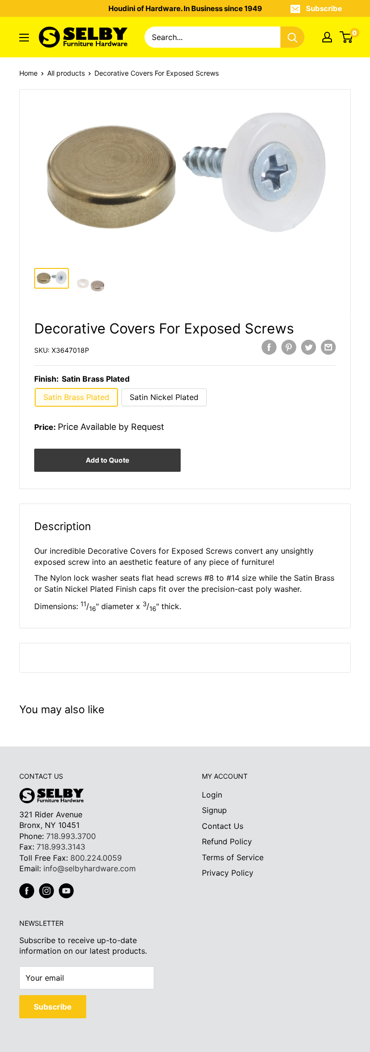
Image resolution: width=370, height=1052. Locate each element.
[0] (347, 37)
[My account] (327, 37)
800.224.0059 (96, 858)
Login (212, 794)
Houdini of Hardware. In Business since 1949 (185, 8)
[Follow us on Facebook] (26, 890)
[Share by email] (328, 347)
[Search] (292, 37)
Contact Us (222, 826)
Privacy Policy (227, 873)
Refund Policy (227, 841)
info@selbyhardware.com (89, 868)
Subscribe (324, 8)
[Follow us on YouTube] (66, 890)
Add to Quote (107, 460)
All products (66, 73)
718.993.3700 (71, 836)
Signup (214, 810)
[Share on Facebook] (269, 347)
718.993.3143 (61, 847)
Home (28, 73)
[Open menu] (24, 37)
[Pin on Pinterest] (288, 347)
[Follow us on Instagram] (46, 890)
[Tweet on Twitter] (308, 347)
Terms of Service (233, 857)
